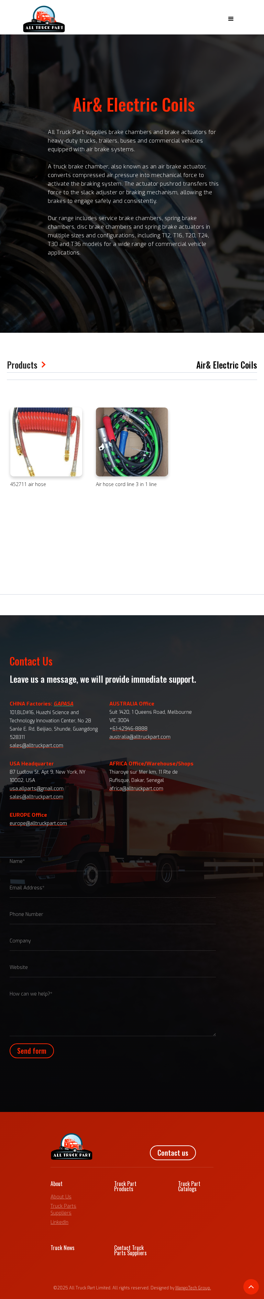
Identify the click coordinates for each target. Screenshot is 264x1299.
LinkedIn (59, 1222)
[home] (44, 19)
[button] (231, 19)
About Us (61, 1197)
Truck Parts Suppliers (63, 1209)
